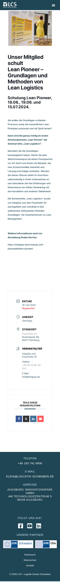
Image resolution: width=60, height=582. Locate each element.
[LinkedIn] (33, 419)
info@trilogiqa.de (31, 376)
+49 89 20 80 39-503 (31, 367)
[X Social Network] (26, 419)
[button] (53, 5)
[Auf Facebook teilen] (19, 419)
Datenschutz (30, 560)
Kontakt (30, 565)
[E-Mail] (40, 419)
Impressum (30, 554)
